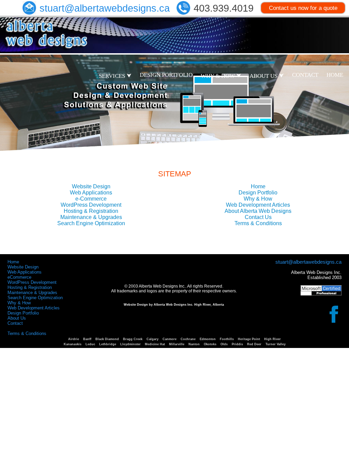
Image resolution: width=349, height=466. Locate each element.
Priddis (237, 344)
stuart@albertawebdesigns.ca (105, 8)
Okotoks (210, 344)
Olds (224, 344)
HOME (335, 74)
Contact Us (258, 217)
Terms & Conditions (258, 223)
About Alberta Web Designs (258, 211)
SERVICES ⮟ (115, 75)
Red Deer (254, 344)
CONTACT (305, 74)
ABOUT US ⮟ (266, 75)
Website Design (91, 186)
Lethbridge (107, 344)
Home (258, 186)
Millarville (176, 344)
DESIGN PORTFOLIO (166, 74)
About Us (16, 318)
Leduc (90, 344)
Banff (87, 339)
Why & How (258, 199)
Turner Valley (275, 344)
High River (272, 339)
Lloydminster (130, 344)
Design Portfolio (258, 192)
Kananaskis (72, 344)
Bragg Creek (132, 339)
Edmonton (208, 339)
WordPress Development (91, 205)
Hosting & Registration (91, 211)
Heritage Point (249, 339)
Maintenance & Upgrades (91, 217)
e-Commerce (91, 199)
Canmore (170, 339)
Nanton (194, 344)
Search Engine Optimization (91, 223)
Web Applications (91, 192)
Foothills (227, 339)
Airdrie (73, 339)
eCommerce (19, 277)
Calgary (152, 339)
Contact (15, 323)
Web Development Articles (258, 205)
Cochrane (188, 339)
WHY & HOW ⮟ (221, 75)
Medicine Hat (155, 344)
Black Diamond (107, 339)
